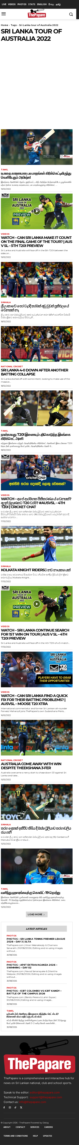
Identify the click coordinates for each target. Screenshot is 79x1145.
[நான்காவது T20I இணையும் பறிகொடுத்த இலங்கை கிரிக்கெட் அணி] (37, 408)
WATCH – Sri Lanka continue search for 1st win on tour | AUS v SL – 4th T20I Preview (35, 634)
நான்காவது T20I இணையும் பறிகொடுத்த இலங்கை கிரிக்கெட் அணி (35, 436)
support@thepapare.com (46, 1097)
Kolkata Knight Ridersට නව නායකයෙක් (35, 570)
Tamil (4, 170)
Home (4, 25)
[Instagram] (10, 1107)
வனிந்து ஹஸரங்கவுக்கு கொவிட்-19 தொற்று (30, 892)
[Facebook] (4, 1107)
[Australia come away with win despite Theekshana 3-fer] (37, 737)
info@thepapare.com (32, 1102)
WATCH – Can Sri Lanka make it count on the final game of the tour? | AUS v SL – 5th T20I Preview (36, 241)
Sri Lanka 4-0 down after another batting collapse (34, 372)
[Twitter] (21, 1107)
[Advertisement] (39, 83)
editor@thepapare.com (45, 1092)
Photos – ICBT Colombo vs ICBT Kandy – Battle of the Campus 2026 (34, 992)
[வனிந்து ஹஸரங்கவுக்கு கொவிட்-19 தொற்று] (37, 866)
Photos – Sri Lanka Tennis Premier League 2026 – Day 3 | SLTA (36, 940)
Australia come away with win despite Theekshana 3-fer (31, 766)
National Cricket (12, 366)
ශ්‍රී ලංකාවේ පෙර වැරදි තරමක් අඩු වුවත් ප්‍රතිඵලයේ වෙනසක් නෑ (35, 308)
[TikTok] (15, 1107)
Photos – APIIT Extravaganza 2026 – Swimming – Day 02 (32, 966)
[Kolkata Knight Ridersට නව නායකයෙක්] (37, 544)
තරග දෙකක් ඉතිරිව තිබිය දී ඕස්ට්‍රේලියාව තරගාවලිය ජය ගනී (36, 830)
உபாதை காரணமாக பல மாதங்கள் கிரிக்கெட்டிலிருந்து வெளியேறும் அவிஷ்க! (36, 175)
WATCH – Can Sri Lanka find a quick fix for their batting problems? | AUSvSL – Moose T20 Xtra (34, 700)
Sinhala (6, 302)
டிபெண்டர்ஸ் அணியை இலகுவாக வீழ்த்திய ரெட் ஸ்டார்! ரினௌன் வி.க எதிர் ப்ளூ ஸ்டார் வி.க (32, 1015)
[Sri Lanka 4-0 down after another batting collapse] (37, 344)
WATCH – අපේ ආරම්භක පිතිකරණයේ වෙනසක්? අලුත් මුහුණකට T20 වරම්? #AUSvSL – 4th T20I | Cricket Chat (36, 503)
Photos (12, 936)
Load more (35, 914)
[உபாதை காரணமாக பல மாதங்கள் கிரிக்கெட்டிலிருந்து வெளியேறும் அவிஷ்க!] (37, 147)
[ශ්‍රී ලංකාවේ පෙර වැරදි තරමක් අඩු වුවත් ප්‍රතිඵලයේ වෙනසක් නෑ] (37, 280)
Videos (5, 234)
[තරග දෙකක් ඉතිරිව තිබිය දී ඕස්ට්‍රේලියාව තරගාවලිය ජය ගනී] (37, 802)
